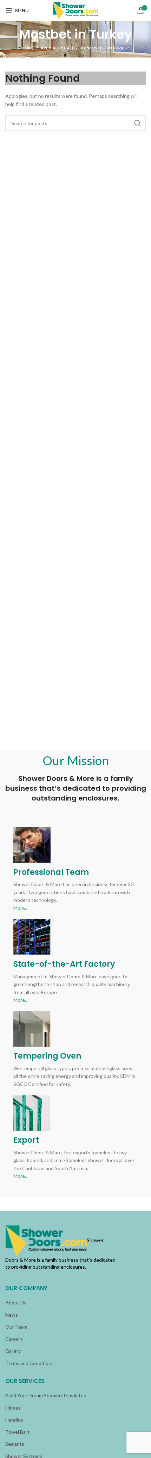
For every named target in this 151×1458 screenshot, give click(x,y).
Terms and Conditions (29, 1363)
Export (26, 1140)
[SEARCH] (138, 123)
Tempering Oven (47, 1056)
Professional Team (51, 872)
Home (28, 48)
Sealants (14, 1444)
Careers (14, 1339)
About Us (15, 1302)
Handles (14, 1420)
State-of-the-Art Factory (64, 964)
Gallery (13, 1351)
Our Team (16, 1327)
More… (20, 908)
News (11, 1315)
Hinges (13, 1408)
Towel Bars (17, 1432)
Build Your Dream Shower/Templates (45, 1395)
